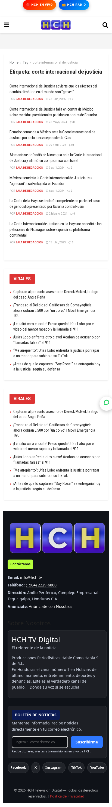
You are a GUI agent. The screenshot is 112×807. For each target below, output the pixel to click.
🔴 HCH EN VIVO (39, 5)
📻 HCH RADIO (74, 5)
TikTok (76, 767)
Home (14, 62)
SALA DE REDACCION (29, 99)
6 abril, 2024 (56, 190)
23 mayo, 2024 (57, 122)
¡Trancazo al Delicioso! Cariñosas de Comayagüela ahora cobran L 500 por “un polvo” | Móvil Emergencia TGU (54, 310)
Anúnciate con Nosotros (50, 606)
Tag (25, 62)
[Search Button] (105, 25)
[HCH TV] (57, 537)
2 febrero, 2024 (57, 213)
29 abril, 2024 (57, 144)
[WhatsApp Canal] (106, 403)
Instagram (54, 767)
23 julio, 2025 (57, 99)
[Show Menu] (6, 25)
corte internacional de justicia (55, 62)
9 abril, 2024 (56, 167)
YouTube (97, 767)
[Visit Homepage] (56, 25)
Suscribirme (87, 742)
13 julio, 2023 (57, 242)
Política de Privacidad (67, 796)
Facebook (18, 767)
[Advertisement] (56, 40)
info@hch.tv (31, 577)
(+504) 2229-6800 (41, 585)
